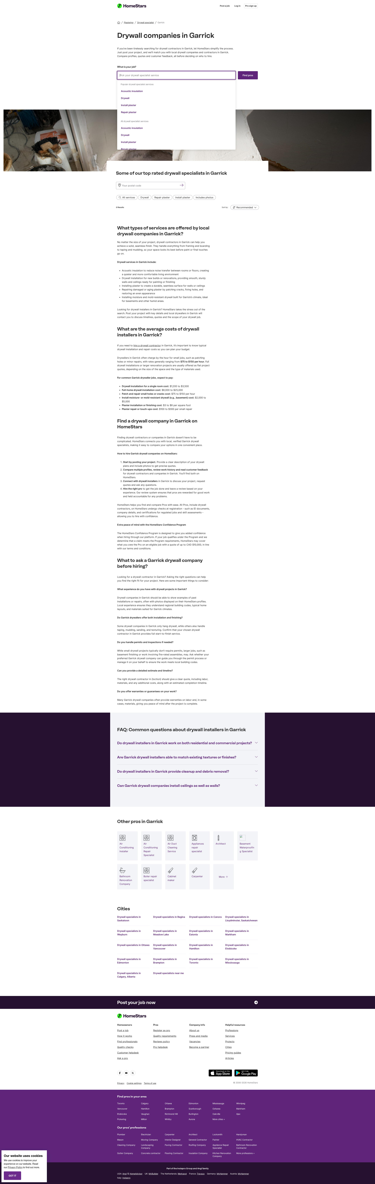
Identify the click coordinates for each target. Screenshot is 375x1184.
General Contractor (198, 1139)
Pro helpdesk (160, 1047)
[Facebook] (119, 1073)
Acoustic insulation (132, 91)
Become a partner (199, 1047)
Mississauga (218, 1103)
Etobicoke (122, 1114)
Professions (231, 1030)
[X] (132, 1073)
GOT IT (12, 1175)
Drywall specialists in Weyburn (129, 932)
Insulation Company (198, 1153)
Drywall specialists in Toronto (201, 961)
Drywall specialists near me (168, 973)
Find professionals (127, 1041)
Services (230, 1035)
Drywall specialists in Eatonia (201, 932)
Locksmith (217, 1134)
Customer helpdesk (128, 1052)
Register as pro (161, 1030)
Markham (240, 1108)
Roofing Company (197, 1145)
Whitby (168, 1119)
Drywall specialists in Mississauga (237, 961)
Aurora (192, 1119)
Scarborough (195, 1108)
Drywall (125, 98)
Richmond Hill (171, 1114)
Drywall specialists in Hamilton (201, 947)
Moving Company (149, 1139)
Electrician (146, 1134)
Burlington (193, 1114)
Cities (228, 1047)
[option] (176, 91)
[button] (244, 207)
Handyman (241, 1134)
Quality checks (125, 1047)
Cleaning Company (126, 1145)
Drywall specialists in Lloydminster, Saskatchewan (241, 918)
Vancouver (122, 1108)
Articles (229, 1058)
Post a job (225, 6)
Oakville (216, 1114)
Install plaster (128, 105)
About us (194, 1030)
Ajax (238, 1114)
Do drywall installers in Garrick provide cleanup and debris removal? (173, 771)
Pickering (121, 1119)
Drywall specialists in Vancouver (165, 947)
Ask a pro (122, 1058)
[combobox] (176, 110)
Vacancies (194, 1041)
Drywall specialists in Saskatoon (129, 918)
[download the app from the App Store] (220, 1073)
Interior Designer (173, 1139)
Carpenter (169, 1134)
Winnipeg (240, 1103)
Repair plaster (128, 112)
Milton (144, 1119)
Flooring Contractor (174, 1153)
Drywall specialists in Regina (169, 916)
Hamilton (145, 1108)
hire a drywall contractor (147, 345)
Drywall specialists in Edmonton (129, 961)
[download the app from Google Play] (246, 1073)
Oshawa (216, 1108)
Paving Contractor (173, 1145)
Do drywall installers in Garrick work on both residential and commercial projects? (184, 743)
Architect (193, 1134)
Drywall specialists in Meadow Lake (165, 932)
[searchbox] (176, 75)
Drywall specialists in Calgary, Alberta (129, 975)
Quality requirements (164, 1035)
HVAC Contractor (244, 1139)
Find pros (248, 75)
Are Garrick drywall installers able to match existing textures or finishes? (176, 757)
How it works (124, 1035)
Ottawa (168, 1103)
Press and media (198, 1035)
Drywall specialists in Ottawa (133, 945)
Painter (216, 1139)
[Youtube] (126, 1073)
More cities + (219, 1119)
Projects (229, 1041)
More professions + (245, 1153)
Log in (237, 6)
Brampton (169, 1108)
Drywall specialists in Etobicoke (237, 947)
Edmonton (193, 1103)
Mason (120, 1139)
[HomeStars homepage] (134, 6)
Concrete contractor (150, 1153)
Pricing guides (233, 1052)
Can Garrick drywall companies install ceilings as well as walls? (168, 785)
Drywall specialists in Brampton (165, 961)
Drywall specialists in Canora (205, 916)
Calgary (145, 1103)
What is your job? (126, 66)
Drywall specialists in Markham (237, 932)
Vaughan (145, 1114)
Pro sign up (251, 6)
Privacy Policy (15, 1167)
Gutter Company (125, 1153)
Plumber (121, 1134)
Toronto (121, 1103)
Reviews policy (161, 1041)
